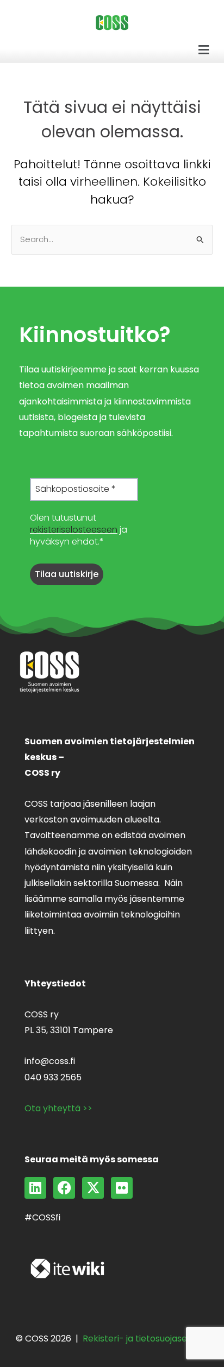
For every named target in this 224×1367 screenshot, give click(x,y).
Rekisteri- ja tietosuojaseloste (145, 1338)
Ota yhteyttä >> (58, 1108)
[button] (204, 50)
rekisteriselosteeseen (73, 529)
